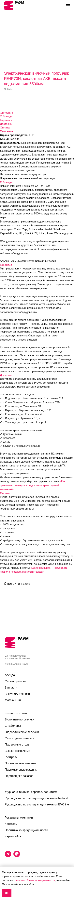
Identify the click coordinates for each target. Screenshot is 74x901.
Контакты (11, 823)
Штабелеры (13, 725)
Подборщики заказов (19, 775)
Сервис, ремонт (15, 681)
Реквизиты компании (19, 817)
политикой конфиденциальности (35, 880)
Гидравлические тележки (22, 732)
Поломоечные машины (20, 763)
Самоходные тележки (19, 738)
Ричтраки (11, 757)
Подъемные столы (17, 744)
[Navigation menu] (68, 5)
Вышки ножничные (17, 750)
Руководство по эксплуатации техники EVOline (37, 804)
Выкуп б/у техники (17, 693)
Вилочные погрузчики (19, 719)
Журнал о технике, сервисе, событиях (31, 791)
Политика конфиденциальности (26, 830)
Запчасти (11, 687)
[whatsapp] (16, 856)
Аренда (10, 675)
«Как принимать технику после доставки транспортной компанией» (32, 485)
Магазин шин (13, 700)
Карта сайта (13, 836)
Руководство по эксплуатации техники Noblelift (36, 798)
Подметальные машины (21, 769)
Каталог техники (16, 713)
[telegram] (8, 856)
